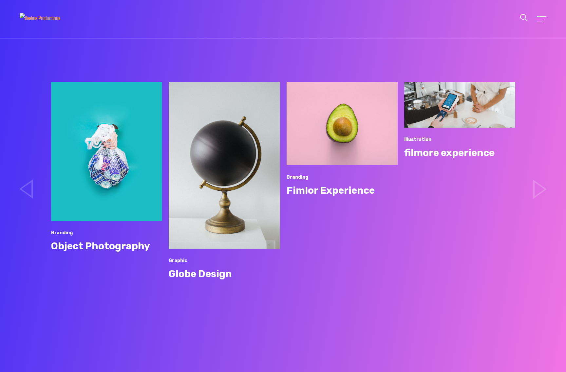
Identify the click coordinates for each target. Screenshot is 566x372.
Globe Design (193, 274)
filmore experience (443, 153)
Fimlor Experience (324, 190)
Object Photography (93, 246)
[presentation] (26, 189)
